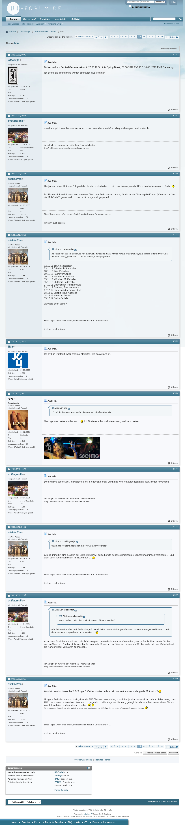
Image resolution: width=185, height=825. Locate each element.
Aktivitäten (45, 19)
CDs (86, 822)
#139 (175, 595)
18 (157, 37)
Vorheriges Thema (83, 760)
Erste (100, 37)
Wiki (78, 822)
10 (121, 37)
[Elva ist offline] (18, 360)
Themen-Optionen (167, 49)
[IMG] (57, 779)
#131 (175, 54)
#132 (175, 115)
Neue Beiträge (13, 24)
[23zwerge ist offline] (13, 76)
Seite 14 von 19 (85, 37)
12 (130, 37)
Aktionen (40, 24)
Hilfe (173, 2)
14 (139, 37)
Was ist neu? (29, 19)
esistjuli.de (60, 19)
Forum (13, 19)
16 (148, 37)
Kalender (30, 24)
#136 (175, 393)
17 (153, 37)
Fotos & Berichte (54, 822)
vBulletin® (88, 814)
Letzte (173, 37)
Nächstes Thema (102, 760)
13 (135, 37)
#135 (175, 341)
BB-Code (59, 772)
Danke (95, 822)
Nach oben (173, 753)
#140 (175, 679)
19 (162, 37)
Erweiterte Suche (171, 24)
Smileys (58, 776)
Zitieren (174, 110)
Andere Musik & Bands (45, 32)
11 (126, 37)
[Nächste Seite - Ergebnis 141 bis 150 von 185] (167, 37)
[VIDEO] (58, 782)
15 (144, 37)
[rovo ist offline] (18, 420)
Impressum (109, 822)
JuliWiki (75, 19)
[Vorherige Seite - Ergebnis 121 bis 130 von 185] (105, 37)
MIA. (16, 43)
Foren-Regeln (61, 790)
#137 (175, 469)
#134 (175, 235)
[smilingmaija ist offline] (18, 135)
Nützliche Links (54, 24)
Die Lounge (25, 32)
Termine (25, 822)
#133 (175, 173)
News (15, 822)
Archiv (162, 802)
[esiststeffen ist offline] (18, 195)
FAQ (70, 822)
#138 (175, 527)
